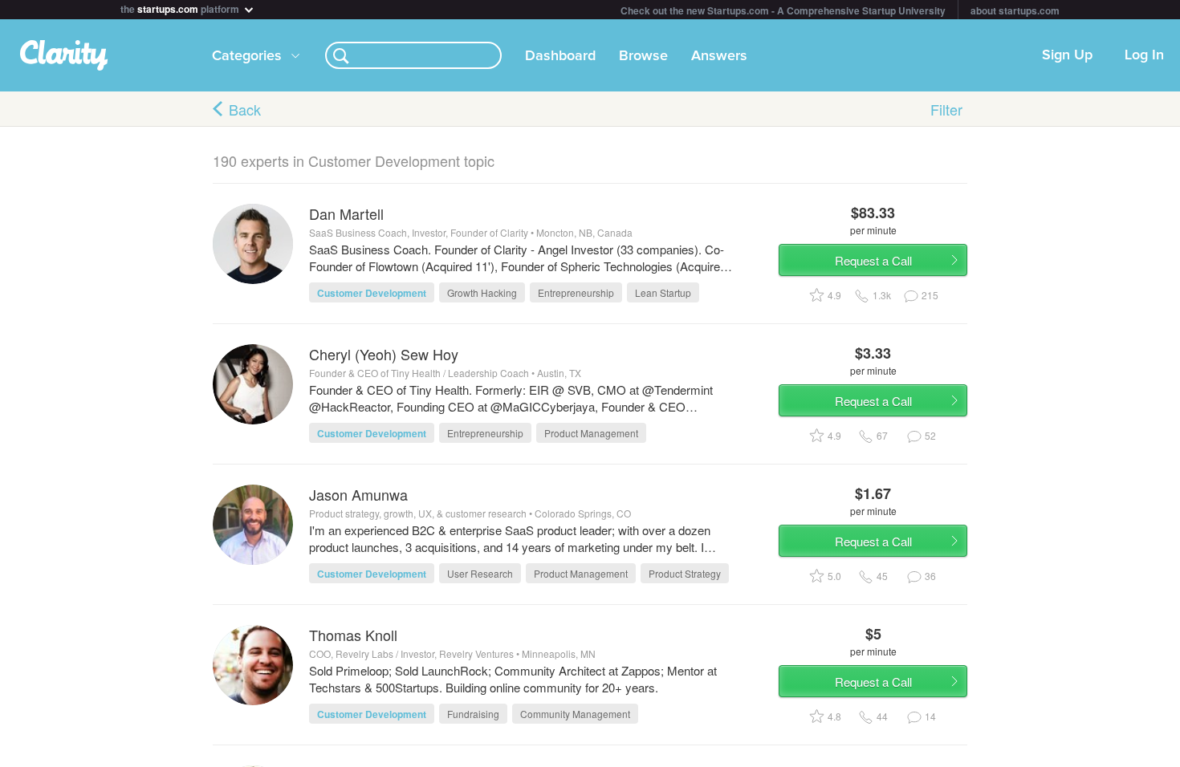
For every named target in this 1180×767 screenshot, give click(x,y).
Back (245, 109)
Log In (1144, 55)
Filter (946, 109)
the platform (181, 8)
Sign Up (1067, 55)
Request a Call (873, 260)
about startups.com (1015, 10)
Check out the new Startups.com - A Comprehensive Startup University (783, 10)
